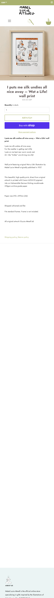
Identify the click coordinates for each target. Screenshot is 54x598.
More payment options (27, 132)
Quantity (12, 105)
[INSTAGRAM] (52, 3)
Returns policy (23, 237)
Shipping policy (11, 237)
